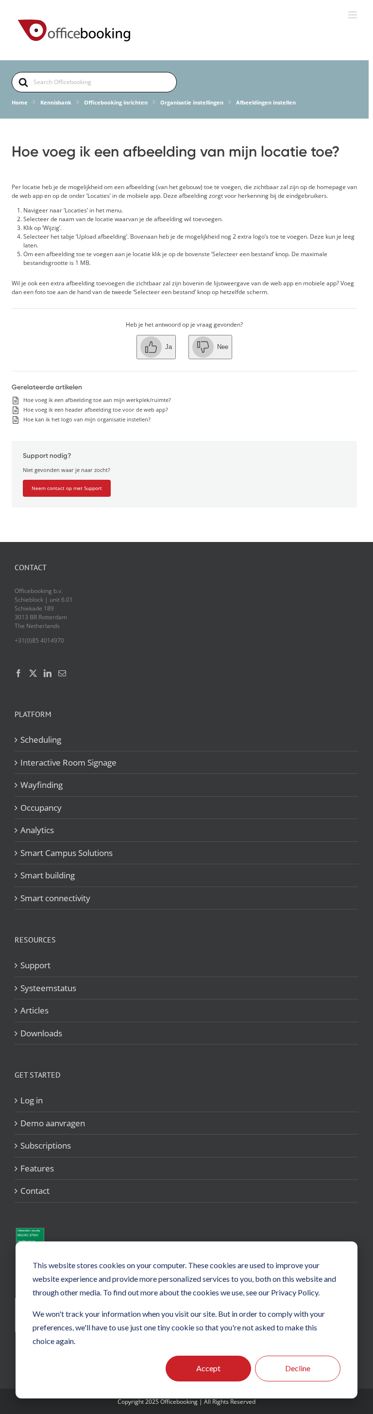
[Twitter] (33, 673)
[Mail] (62, 673)
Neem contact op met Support (67, 488)
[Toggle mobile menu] (353, 15)
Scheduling (40, 739)
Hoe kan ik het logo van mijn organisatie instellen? (87, 419)
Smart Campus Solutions (66, 852)
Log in (31, 1100)
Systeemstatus (48, 988)
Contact (35, 1190)
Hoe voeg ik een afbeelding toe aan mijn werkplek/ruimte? (97, 399)
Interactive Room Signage (68, 762)
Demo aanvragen (52, 1123)
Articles (34, 1010)
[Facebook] (18, 673)
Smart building (47, 875)
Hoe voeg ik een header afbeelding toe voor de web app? (95, 409)
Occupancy (41, 807)
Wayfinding (41, 784)
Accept (208, 1368)
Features (37, 1168)
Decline (297, 1368)
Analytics (37, 830)
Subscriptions (45, 1145)
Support (35, 965)
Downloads (41, 1033)
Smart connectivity (55, 898)
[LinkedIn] (47, 673)
